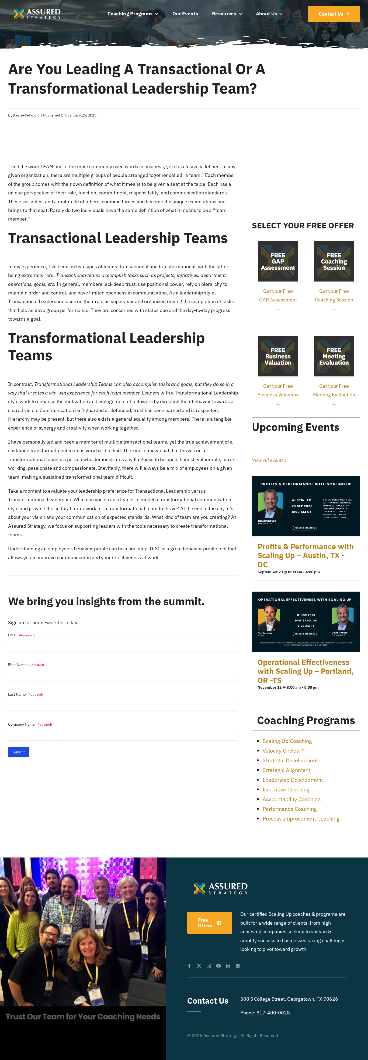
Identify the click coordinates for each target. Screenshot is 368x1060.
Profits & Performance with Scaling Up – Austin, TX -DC (306, 555)
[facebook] (189, 966)
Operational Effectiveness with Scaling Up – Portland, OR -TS (306, 671)
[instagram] (209, 966)
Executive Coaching (286, 789)
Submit (19, 752)
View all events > (270, 460)
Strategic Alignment (286, 770)
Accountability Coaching (292, 799)
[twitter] (199, 966)
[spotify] (238, 966)
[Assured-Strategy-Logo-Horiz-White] (37, 8)
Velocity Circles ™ (283, 750)
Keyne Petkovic (26, 115)
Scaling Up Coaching (287, 741)
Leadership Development (293, 779)
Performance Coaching (290, 808)
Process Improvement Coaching (301, 818)
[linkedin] (228, 966)
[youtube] (218, 966)
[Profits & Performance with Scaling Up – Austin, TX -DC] (306, 480)
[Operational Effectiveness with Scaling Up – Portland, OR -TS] (306, 596)
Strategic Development (290, 760)
